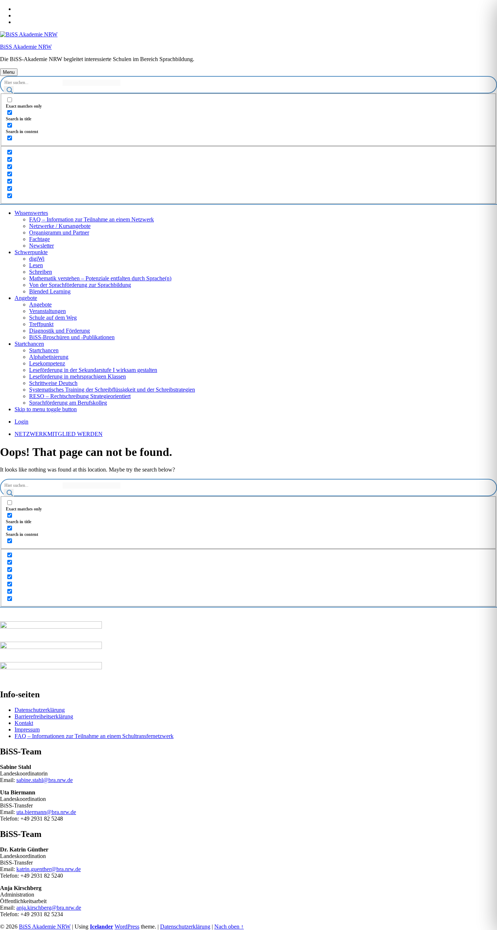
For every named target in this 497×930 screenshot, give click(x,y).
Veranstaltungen (47, 311)
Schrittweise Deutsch (53, 383)
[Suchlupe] (9, 91)
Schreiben (40, 272)
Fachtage (39, 239)
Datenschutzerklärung (40, 710)
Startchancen (29, 344)
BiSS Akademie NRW (26, 47)
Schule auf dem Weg (53, 317)
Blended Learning (50, 291)
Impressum (27, 729)
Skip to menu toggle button (46, 409)
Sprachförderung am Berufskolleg (68, 403)
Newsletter (41, 245)
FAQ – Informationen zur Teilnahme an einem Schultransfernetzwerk (94, 736)
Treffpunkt (41, 324)
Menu (9, 72)
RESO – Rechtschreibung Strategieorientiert (80, 396)
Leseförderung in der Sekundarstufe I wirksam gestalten (93, 370)
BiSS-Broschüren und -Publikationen (72, 337)
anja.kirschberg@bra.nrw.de (48, 908)
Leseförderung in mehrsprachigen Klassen (77, 376)
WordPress (127, 926)
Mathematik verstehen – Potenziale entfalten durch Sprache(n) (100, 278)
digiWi (36, 259)
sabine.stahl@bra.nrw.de (44, 780)
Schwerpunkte (31, 252)
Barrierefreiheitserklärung (44, 716)
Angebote (26, 298)
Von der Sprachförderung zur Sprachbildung (80, 285)
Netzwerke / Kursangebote (60, 226)
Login (21, 421)
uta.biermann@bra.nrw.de (46, 812)
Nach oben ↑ (229, 926)
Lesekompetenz (47, 363)
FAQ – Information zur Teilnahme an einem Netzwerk (91, 219)
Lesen (36, 265)
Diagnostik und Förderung (59, 331)
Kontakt (24, 723)
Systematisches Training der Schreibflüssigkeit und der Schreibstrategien (112, 389)
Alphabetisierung (48, 357)
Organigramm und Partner (59, 232)
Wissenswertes (31, 213)
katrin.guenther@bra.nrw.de (48, 869)
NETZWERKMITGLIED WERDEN (59, 434)
